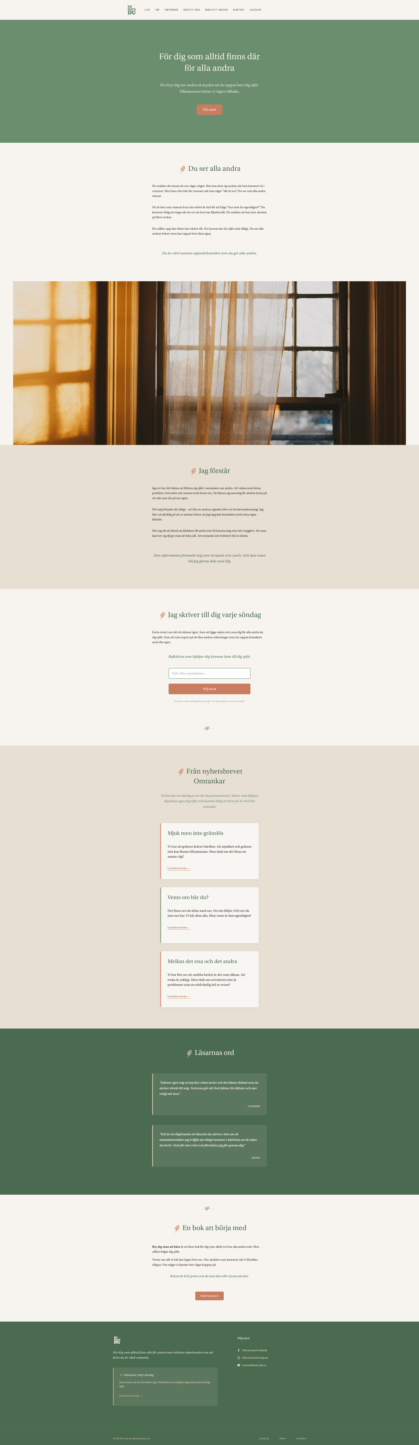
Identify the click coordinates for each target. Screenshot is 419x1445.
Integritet (264, 1438)
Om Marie (301, 1438)
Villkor (282, 1438)
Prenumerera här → (131, 1395)
